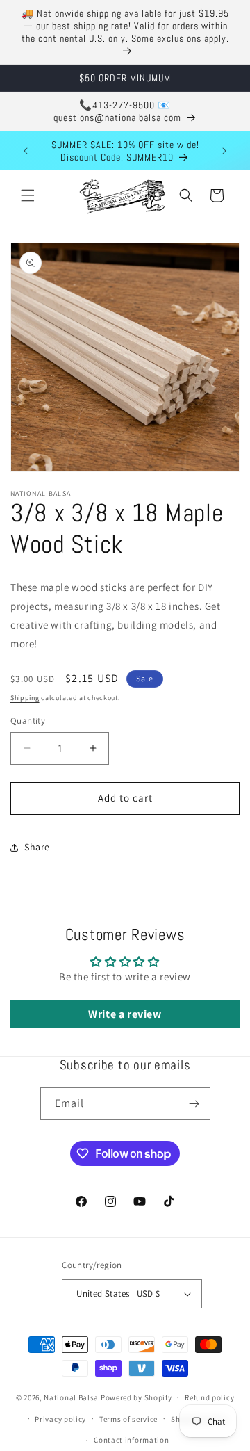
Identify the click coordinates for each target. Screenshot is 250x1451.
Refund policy (209, 1397)
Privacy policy (60, 1419)
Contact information (131, 1440)
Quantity (27, 721)
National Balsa (71, 1397)
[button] (27, 195)
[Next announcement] (224, 151)
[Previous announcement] (25, 151)
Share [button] (37, 847)
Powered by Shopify (136, 1397)
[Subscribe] (194, 1103)
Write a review (124, 1014)
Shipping (25, 697)
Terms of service (128, 1419)
